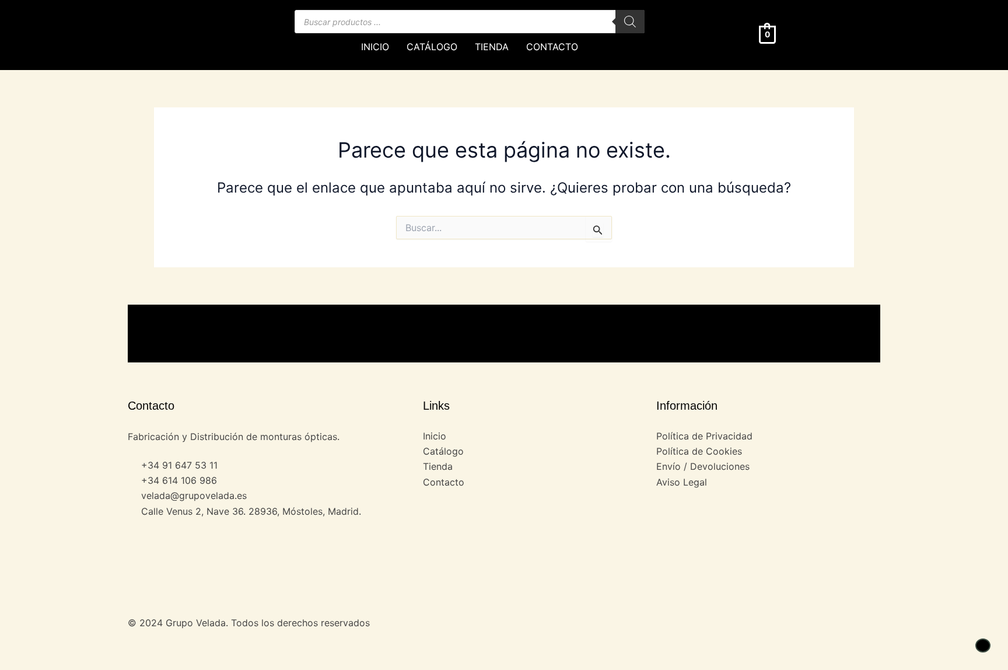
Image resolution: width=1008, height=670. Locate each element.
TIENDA (492, 47)
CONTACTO (552, 47)
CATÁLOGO (432, 47)
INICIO (375, 47)
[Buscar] (630, 21)
